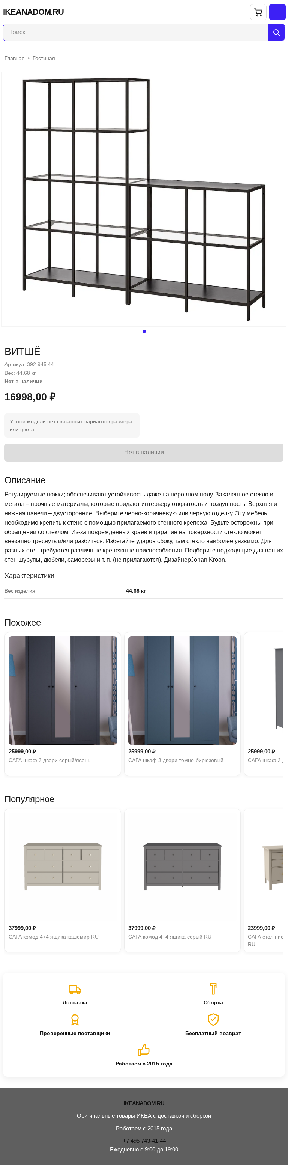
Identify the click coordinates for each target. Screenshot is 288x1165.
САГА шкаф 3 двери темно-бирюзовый (176, 760)
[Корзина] (258, 12)
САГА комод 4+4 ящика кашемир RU (54, 937)
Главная (14, 58)
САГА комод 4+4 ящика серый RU (170, 937)
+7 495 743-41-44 (144, 1141)
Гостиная (44, 58)
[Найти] (276, 32)
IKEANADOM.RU (33, 12)
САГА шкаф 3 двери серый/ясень (49, 760)
